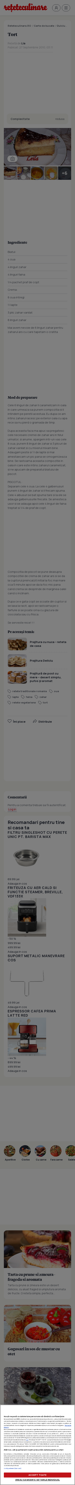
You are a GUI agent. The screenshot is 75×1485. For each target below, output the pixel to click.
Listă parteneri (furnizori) (12, 1468)
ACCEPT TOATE (37, 1474)
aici (27, 1440)
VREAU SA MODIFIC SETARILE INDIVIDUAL (37, 1479)
